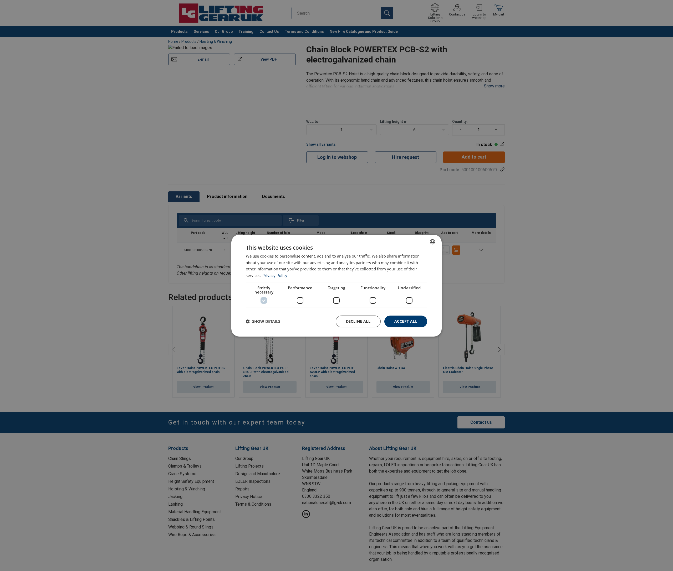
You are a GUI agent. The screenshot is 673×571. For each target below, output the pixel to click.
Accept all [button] (405, 321)
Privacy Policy (274, 275)
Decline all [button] (358, 321)
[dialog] (336, 285)
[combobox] (432, 241)
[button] (263, 321)
